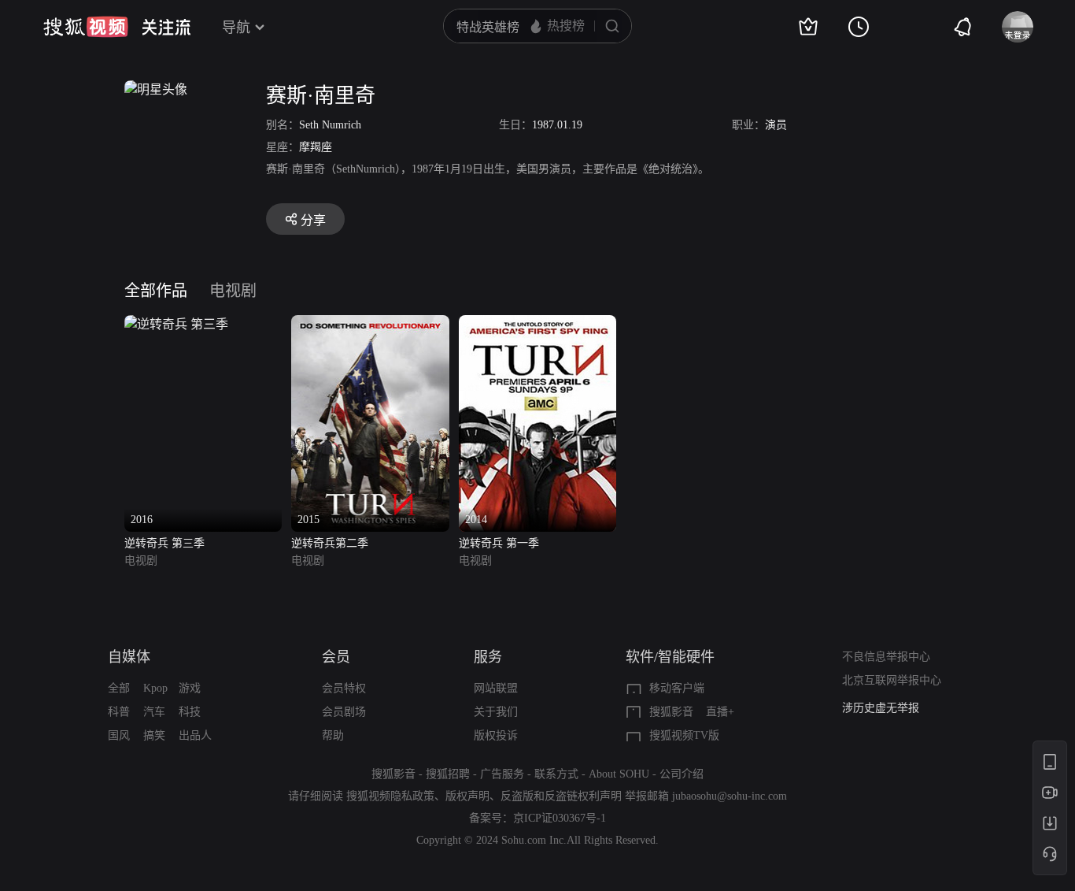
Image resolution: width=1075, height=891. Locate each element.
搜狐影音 (671, 712)
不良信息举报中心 (886, 657)
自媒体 (129, 657)
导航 (236, 27)
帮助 (333, 735)
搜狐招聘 (448, 774)
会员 (336, 657)
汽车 (154, 712)
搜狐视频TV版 (684, 735)
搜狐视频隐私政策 (390, 796)
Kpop (155, 688)
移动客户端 (676, 688)
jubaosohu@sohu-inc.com (729, 796)
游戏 (190, 688)
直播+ (720, 712)
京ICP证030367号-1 (559, 818)
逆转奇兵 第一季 (499, 543)
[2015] (370, 324)
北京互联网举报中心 (891, 680)
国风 (119, 735)
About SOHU (619, 774)
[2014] (537, 324)
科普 (119, 712)
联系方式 (556, 774)
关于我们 (496, 712)
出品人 (195, 735)
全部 (119, 688)
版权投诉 (496, 735)
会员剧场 (344, 712)
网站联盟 (496, 688)
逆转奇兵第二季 (329, 543)
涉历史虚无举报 (880, 708)
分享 (313, 220)
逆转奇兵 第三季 (164, 543)
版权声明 (467, 796)
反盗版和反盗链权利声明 (561, 796)
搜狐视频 (86, 27)
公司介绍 (681, 774)
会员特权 (344, 688)
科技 (190, 712)
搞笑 (154, 735)
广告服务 (502, 774)
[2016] (176, 324)
